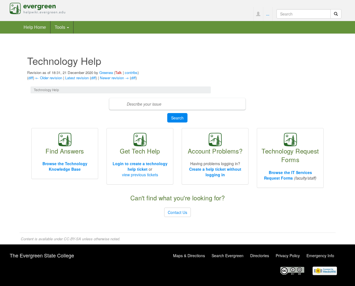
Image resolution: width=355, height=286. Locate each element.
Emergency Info (320, 255)
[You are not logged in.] (258, 14)
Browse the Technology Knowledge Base (64, 166)
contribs (131, 72)
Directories (259, 255)
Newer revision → (114, 77)
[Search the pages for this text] (335, 14)
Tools (60, 27)
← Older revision (48, 77)
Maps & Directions (189, 255)
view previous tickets (140, 174)
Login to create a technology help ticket (140, 166)
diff (30, 77)
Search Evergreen (228, 255)
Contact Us (177, 212)
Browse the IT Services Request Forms (288, 175)
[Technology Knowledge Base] (65, 139)
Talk (118, 72)
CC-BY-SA (72, 238)
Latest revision (77, 77)
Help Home (35, 27)
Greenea (106, 72)
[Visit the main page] (37, 8)
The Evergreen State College (42, 255)
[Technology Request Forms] (290, 139)
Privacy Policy (288, 255)
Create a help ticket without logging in (215, 171)
